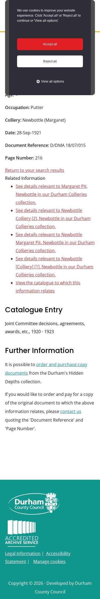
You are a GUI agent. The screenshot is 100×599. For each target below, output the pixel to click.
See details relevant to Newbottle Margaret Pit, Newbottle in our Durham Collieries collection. (55, 243)
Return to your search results (34, 170)
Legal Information (23, 553)
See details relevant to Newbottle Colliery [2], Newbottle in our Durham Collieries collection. (53, 218)
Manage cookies (49, 561)
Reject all (50, 61)
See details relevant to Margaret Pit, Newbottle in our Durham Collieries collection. (51, 194)
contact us (70, 411)
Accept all (50, 44)
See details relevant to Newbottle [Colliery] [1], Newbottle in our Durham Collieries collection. (54, 267)
